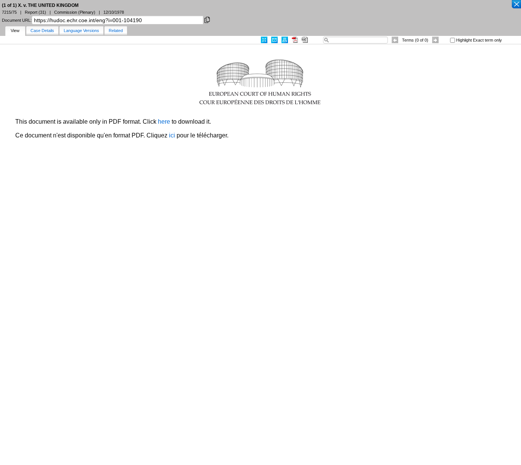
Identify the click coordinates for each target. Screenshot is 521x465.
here (164, 121)
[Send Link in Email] (274, 40)
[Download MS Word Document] (305, 40)
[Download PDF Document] (295, 40)
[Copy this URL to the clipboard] (207, 19)
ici (172, 135)
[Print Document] (284, 40)
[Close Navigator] (516, 4)
